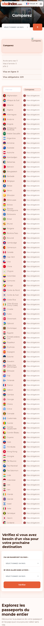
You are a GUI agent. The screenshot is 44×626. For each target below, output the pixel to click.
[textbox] (16, 27)
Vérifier (22, 585)
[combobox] (16, 27)
